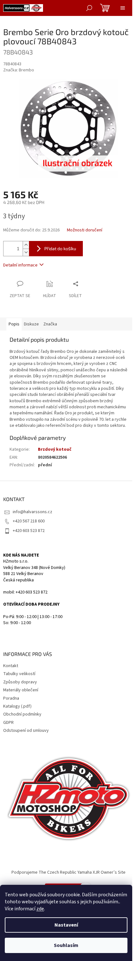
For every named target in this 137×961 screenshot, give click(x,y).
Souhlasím (66, 945)
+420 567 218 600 (29, 521)
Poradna (11, 698)
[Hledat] (89, 8)
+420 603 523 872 (29, 531)
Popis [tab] (14, 324)
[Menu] (122, 8)
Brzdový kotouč (54, 449)
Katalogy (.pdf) (17, 706)
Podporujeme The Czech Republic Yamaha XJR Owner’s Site (68, 872)
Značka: (18, 70)
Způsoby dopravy (20, 682)
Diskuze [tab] (31, 324)
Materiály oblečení (20, 690)
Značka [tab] (50, 324)
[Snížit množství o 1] (26, 252)
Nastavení (66, 924)
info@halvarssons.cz (32, 512)
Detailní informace (20, 265)
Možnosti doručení (84, 230)
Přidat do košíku (60, 248)
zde (40, 908)
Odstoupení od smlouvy (26, 730)
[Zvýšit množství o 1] (26, 245)
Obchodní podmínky (22, 714)
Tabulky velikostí (19, 674)
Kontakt (10, 666)
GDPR (8, 722)
